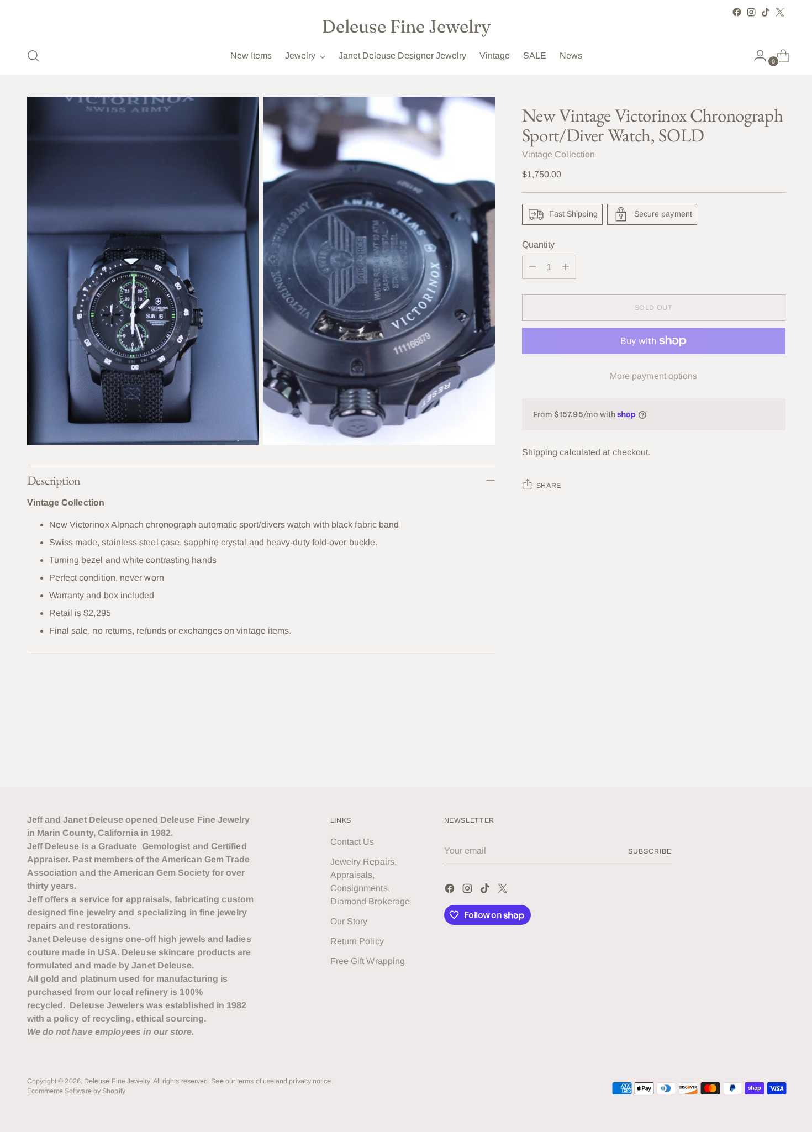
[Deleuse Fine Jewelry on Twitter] (780, 12)
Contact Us (352, 841)
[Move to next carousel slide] (776, 748)
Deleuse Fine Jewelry (117, 1081)
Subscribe (649, 851)
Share (548, 485)
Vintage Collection (558, 154)
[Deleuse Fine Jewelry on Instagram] (751, 12)
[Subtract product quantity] (532, 267)
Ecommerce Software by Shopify (76, 1091)
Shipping (540, 452)
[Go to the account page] (756, 56)
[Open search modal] (33, 56)
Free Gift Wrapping (367, 961)
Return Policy (357, 941)
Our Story (349, 921)
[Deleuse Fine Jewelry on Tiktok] (766, 12)
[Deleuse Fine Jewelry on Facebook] (737, 12)
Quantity (538, 244)
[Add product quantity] (566, 267)
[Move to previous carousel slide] (750, 748)
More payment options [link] (654, 376)
